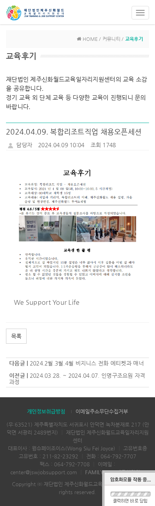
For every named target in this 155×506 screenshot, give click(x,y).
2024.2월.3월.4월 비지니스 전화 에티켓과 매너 (87, 363)
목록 (16, 336)
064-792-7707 (118, 456)
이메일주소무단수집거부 (102, 411)
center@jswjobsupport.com (43, 472)
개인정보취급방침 (46, 411)
